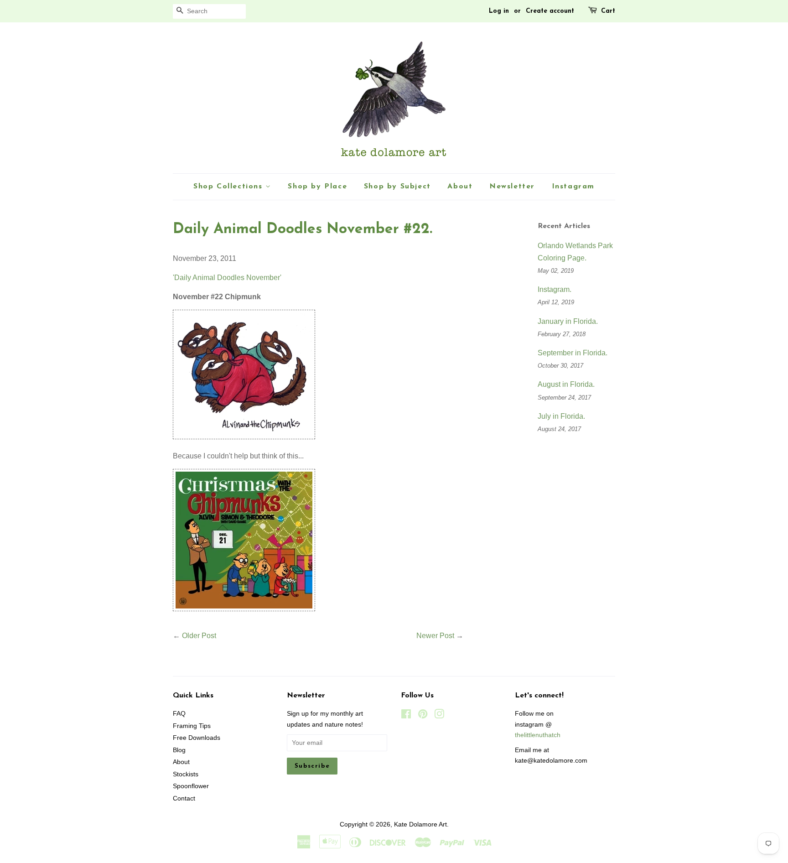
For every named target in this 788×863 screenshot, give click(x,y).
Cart (608, 11)
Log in (499, 11)
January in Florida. (568, 321)
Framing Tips (192, 726)
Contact (184, 798)
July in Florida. (561, 416)
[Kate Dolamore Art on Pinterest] (423, 715)
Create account (550, 11)
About (459, 186)
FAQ (179, 713)
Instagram (573, 186)
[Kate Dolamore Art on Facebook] (406, 715)
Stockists (185, 774)
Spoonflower (191, 786)
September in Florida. (572, 353)
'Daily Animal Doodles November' (227, 277)
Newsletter (512, 186)
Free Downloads (196, 737)
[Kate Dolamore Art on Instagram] (439, 715)
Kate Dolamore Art (420, 824)
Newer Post (435, 635)
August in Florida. (566, 384)
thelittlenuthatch (537, 735)
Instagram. (554, 289)
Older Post (199, 635)
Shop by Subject (397, 186)
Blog (179, 750)
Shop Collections (229, 186)
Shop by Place (317, 186)
